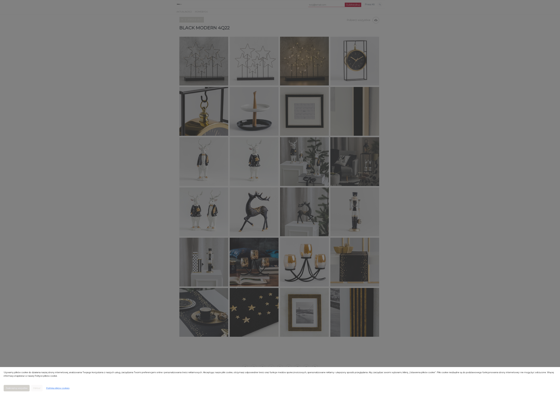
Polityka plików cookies (57, 388)
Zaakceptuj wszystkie (17, 388)
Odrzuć (37, 388)
